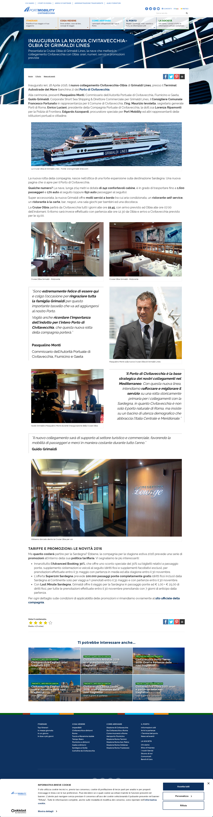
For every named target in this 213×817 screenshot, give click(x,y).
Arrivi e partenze (63, 3)
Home (30, 76)
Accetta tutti (183, 786)
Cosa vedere (78, 724)
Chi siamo (29, 3)
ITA (175, 9)
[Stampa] (182, 76)
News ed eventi (49, 76)
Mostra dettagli (45, 811)
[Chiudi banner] (208, 783)
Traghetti (36, 659)
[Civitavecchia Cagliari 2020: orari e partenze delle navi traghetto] (54, 688)
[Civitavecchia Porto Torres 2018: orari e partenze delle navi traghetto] (106, 688)
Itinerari (42, 724)
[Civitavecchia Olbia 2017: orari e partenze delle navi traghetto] (159, 688)
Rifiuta (183, 805)
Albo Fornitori (114, 3)
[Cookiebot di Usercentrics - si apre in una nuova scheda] (18, 811)
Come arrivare (114, 724)
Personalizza (181, 796)
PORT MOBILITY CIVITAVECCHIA (39, 10)
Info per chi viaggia (49, 659)
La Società (146, 741)
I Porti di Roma (44, 3)
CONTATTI (167, 9)
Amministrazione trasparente (89, 3)
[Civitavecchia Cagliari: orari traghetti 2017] (54, 661)
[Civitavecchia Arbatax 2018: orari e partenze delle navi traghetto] (106, 661)
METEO (185, 9)
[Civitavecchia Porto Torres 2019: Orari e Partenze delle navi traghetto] (159, 661)
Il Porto (38, 76)
